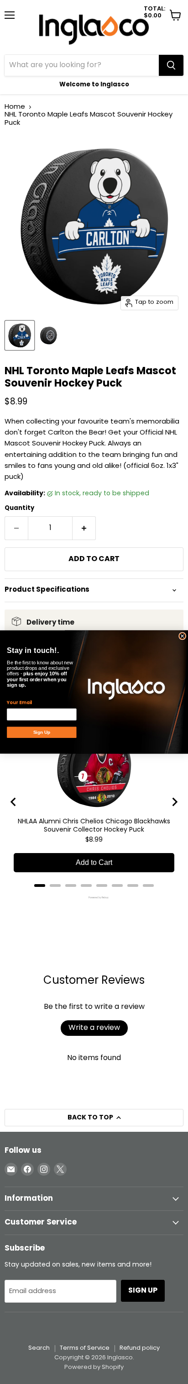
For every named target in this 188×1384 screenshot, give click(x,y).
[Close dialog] (182, 636)
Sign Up (41, 732)
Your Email (19, 702)
